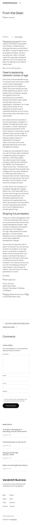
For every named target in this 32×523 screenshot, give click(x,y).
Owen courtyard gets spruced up (15, 465)
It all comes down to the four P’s (14, 442)
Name (5, 375)
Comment (6, 354)
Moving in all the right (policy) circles (10, 453)
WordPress (14, 519)
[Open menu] (20, 3)
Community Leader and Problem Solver (17, 323)
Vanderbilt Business (10, 3)
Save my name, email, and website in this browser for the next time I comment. (15, 400)
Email (4, 383)
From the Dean (18, 37)
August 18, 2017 (7, 435)
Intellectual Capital (9, 327)
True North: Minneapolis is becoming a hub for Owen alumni (15, 430)
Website (5, 391)
